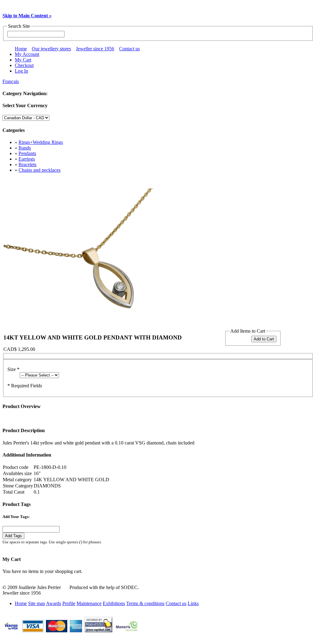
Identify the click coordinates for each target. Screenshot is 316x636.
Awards (53, 603)
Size (13, 369)
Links (193, 603)
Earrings (27, 159)
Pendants (27, 153)
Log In (21, 71)
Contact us (129, 48)
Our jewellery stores (51, 48)
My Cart (23, 59)
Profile (68, 603)
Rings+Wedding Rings (41, 142)
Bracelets (27, 164)
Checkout (24, 65)
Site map (36, 603)
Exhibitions (114, 603)
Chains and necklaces (39, 170)
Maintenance (89, 603)
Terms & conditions (145, 603)
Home (21, 48)
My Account (27, 54)
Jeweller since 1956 (95, 48)
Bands (25, 147)
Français (10, 81)
